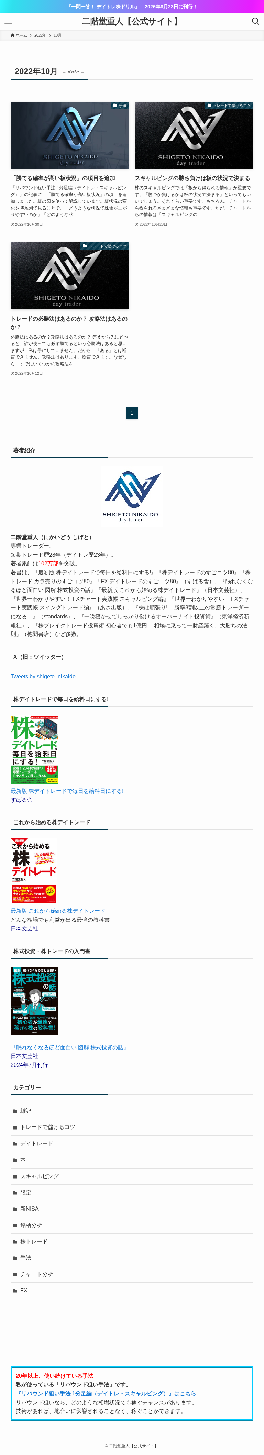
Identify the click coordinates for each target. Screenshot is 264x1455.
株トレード (34, 1241)
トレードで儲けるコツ (47, 1127)
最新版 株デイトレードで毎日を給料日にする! (67, 791)
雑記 (25, 1111)
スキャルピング (39, 1176)
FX (24, 1290)
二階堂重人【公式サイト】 (132, 21)
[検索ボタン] (256, 21)
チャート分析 (36, 1274)
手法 (25, 1258)
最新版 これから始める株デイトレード (58, 911)
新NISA (29, 1209)
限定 (25, 1192)
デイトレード (36, 1143)
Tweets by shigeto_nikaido (43, 676)
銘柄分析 (31, 1225)
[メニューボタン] (8, 21)
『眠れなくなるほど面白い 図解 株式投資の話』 (70, 1047)
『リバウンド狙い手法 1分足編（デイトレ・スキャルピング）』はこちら (106, 1393)
